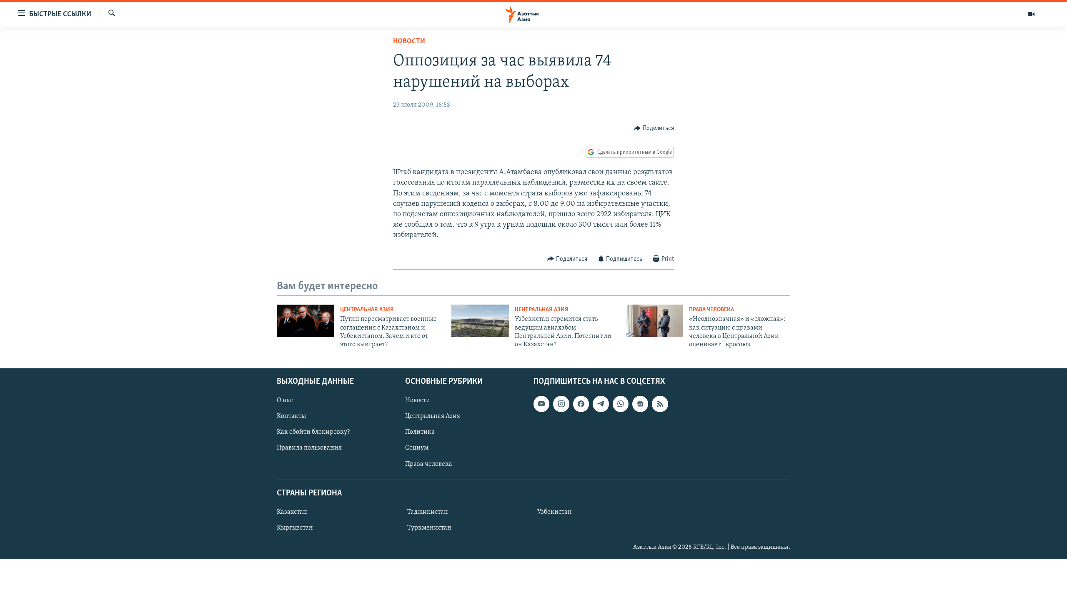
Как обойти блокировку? (313, 432)
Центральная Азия (367, 310)
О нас (285, 400)
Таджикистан (427, 512)
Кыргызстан (295, 528)
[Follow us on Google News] (640, 404)
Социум (416, 448)
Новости (409, 41)
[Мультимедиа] (1031, 14)
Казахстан (292, 512)
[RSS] (660, 404)
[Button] (654, 128)
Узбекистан (554, 512)
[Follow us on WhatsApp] (621, 404)
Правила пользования (309, 448)
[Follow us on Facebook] (581, 404)
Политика (420, 432)
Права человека (711, 310)
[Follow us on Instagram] (561, 404)
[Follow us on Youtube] (541, 404)
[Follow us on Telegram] (601, 404)
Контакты (291, 416)
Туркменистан (429, 528)
